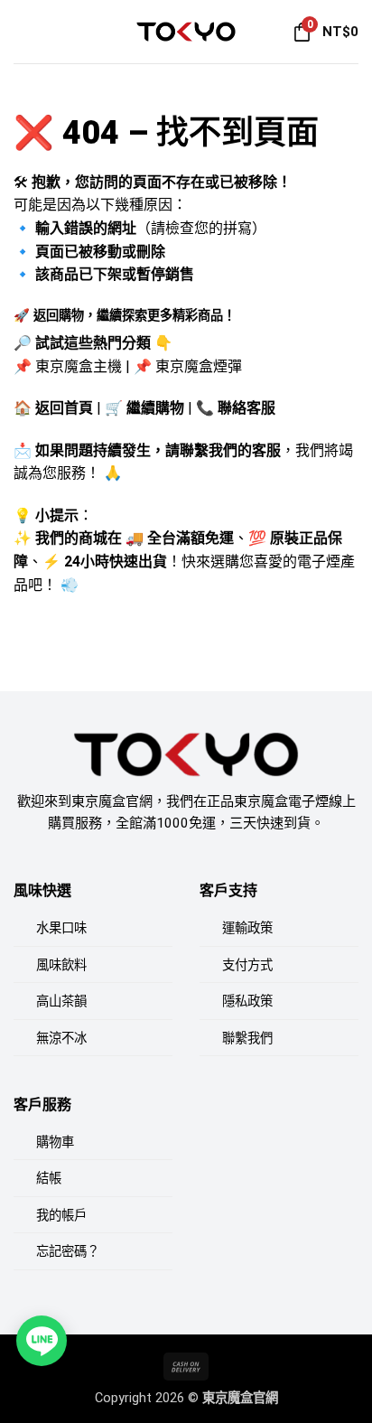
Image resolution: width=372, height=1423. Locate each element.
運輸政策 (247, 928)
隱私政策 (247, 1001)
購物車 (55, 1142)
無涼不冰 (61, 1038)
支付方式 (247, 965)
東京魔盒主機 (78, 366)
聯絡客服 (246, 408)
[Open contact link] (41, 1340)
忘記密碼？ (67, 1251)
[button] (24, 31)
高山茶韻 (61, 1001)
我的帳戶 (61, 1215)
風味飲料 (61, 965)
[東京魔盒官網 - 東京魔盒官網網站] (186, 32)
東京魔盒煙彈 (198, 366)
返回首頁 (64, 408)
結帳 (48, 1178)
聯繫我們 (247, 1038)
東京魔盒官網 (240, 1398)
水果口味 (61, 928)
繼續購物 (155, 408)
